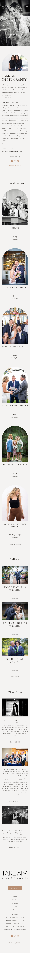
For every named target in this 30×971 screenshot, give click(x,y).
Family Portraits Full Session (15, 926)
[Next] (26, 22)
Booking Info (15, 239)
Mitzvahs (15, 914)
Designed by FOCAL (15, 943)
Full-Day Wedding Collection (15, 923)
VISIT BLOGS (15, 676)
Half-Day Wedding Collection (15, 920)
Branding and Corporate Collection (15, 929)
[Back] (3, 22)
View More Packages (15, 544)
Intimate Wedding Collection (15, 917)
